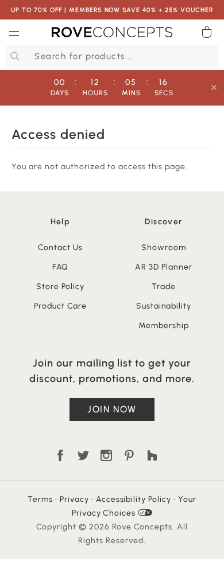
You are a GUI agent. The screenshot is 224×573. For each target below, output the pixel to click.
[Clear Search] (212, 56)
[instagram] (106, 455)
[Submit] (13, 56)
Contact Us (60, 247)
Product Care (60, 306)
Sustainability (164, 306)
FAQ (60, 267)
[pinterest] (129, 455)
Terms (40, 499)
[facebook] (60, 455)
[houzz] (152, 455)
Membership (163, 325)
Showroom (163, 247)
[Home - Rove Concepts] (112, 34)
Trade (164, 286)
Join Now (112, 409)
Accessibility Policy (134, 499)
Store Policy (60, 286)
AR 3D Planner (163, 267)
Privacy (74, 499)
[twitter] (83, 455)
